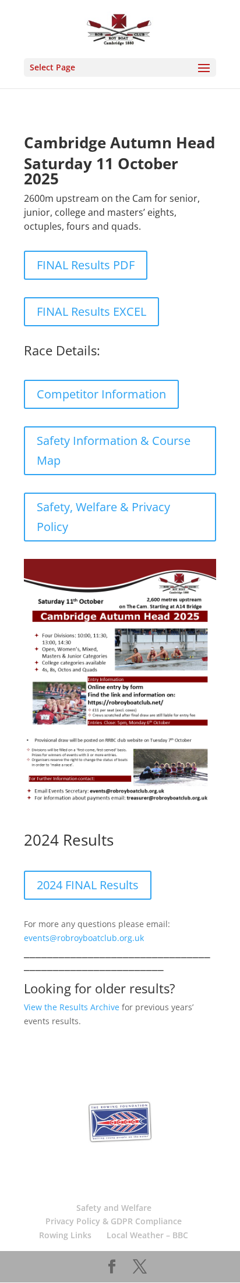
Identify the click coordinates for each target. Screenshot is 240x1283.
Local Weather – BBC (147, 1235)
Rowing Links (65, 1235)
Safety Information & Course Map (113, 450)
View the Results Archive (71, 1007)
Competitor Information (101, 394)
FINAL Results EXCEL (91, 311)
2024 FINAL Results (88, 885)
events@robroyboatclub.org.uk (84, 937)
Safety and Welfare (113, 1207)
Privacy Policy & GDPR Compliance (113, 1221)
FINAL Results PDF (86, 265)
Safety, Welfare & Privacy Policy (103, 516)
